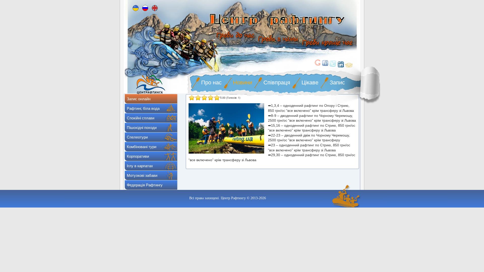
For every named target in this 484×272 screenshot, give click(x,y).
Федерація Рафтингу (145, 185)
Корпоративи (138, 156)
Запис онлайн (138, 99)
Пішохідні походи (142, 127)
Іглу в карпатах (140, 166)
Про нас (211, 82)
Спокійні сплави (140, 118)
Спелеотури (137, 137)
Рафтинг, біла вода (143, 108)
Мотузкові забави (142, 175)
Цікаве (309, 82)
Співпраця (276, 82)
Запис (337, 82)
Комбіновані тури (141, 147)
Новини (242, 82)
